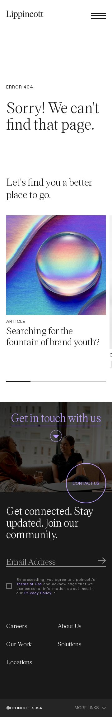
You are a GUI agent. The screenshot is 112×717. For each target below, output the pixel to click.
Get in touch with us (56, 417)
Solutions (70, 644)
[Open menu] (98, 15)
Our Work (19, 644)
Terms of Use (29, 583)
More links (87, 707)
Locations (19, 662)
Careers (16, 626)
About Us (70, 626)
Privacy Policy (37, 592)
